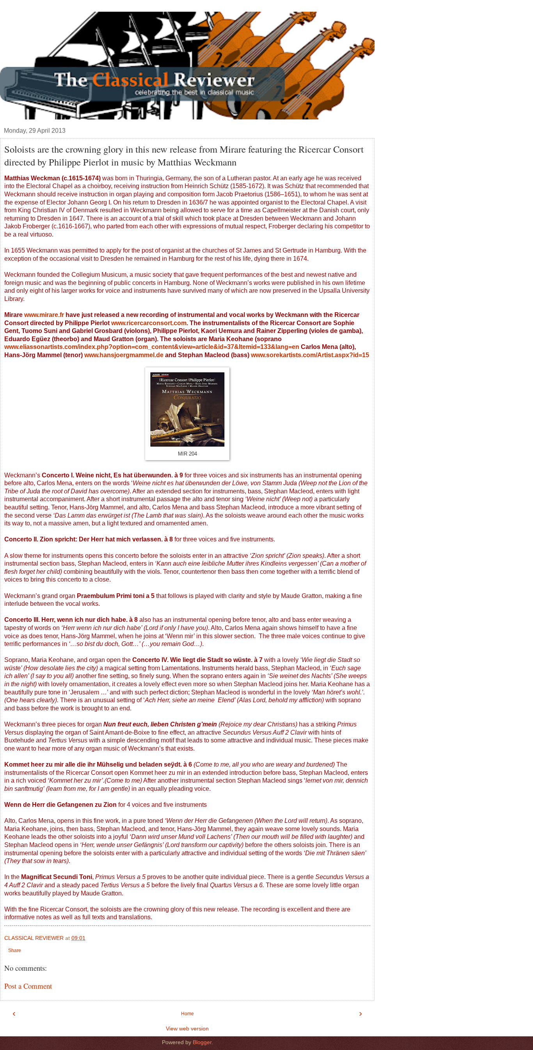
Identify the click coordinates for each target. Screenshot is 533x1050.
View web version (187, 1028)
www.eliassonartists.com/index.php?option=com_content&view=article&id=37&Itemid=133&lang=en (151, 346)
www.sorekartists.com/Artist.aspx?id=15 (310, 355)
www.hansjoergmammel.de (123, 355)
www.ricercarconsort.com (149, 323)
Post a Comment (28, 986)
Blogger (202, 1042)
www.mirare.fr (44, 314)
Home (187, 1013)
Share (14, 950)
